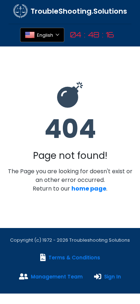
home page (88, 188)
